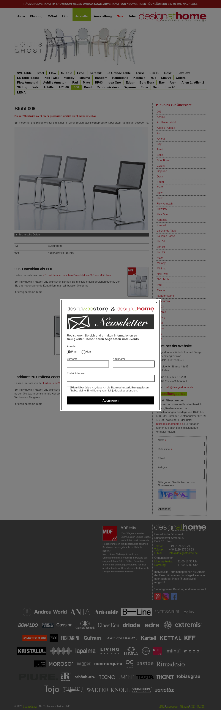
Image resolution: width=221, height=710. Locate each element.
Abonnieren (110, 400)
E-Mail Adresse (76, 373)
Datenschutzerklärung (125, 387)
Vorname (72, 359)
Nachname (119, 359)
